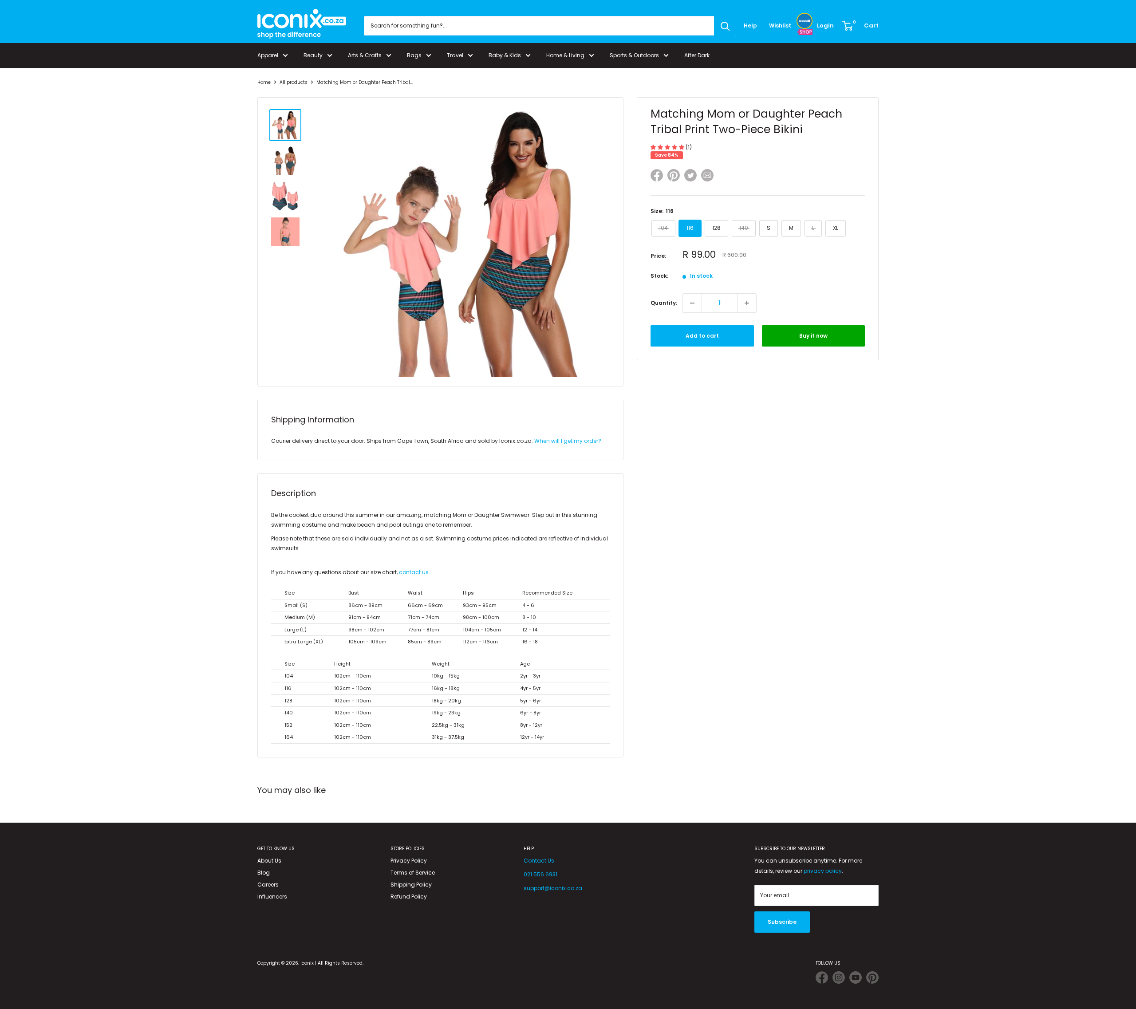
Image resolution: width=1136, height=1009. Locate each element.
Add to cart (702, 335)
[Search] (725, 25)
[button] (668, 147)
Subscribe (782, 922)
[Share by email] (707, 177)
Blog (263, 872)
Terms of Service (412, 872)
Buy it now (813, 335)
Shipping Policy (411, 884)
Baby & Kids (505, 55)
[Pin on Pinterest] (673, 177)
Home (264, 82)
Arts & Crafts (365, 55)
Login (825, 25)
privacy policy (823, 871)
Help (750, 25)
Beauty (313, 55)
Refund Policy (408, 896)
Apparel (267, 55)
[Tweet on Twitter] (690, 175)
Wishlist (780, 25)
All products (294, 82)
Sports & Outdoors (634, 55)
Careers (268, 884)
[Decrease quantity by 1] (692, 303)
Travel (455, 55)
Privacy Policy (408, 860)
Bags (414, 55)
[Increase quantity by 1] (747, 303)
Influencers (272, 896)
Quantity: (664, 303)
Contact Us (539, 860)
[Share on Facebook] (657, 177)
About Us (269, 860)
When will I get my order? (567, 441)
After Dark (697, 55)
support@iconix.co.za (553, 888)
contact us (414, 572)
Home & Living (565, 55)
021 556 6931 (540, 874)
